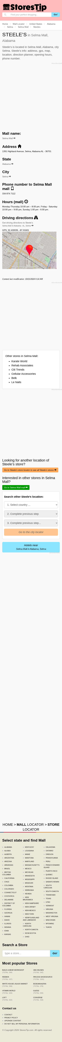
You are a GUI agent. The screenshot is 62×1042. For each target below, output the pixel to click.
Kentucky (28, 847)
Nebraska (28, 890)
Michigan (28, 872)
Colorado (8, 889)
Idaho (6, 920)
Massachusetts (31, 865)
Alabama (7, 847)
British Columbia (6, 873)
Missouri (28, 883)
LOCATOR (30, 824)
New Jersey (29, 907)
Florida (7, 909)
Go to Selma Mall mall (15, 487)
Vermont (49, 906)
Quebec (48, 874)
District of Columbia (8, 904)
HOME (8, 824)
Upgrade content (11, 1021)
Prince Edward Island (52, 866)
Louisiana (28, 851)
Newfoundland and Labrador (31, 919)
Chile (5, 882)
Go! (55, 14)
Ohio (26, 937)
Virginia (48, 909)
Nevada (27, 894)
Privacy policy (10, 1018)
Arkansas (7, 865)
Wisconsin (49, 920)
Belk (14, 378)
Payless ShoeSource (42, 978)
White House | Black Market (15, 985)
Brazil (6, 869)
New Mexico (29, 910)
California (8, 878)
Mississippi (28, 879)
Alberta (7, 854)
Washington (50, 913)
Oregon (48, 854)
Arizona (7, 861)
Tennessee (50, 895)
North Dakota (30, 929)
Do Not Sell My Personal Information (21, 1024)
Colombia (7, 885)
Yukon (48, 927)
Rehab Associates (22, 365)
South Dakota (51, 891)
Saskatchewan (51, 882)
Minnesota (29, 876)
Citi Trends (17, 369)
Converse (38, 999)
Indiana (6, 927)
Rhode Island (51, 878)
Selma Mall (7, 138)
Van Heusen (38, 971)
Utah (47, 902)
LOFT (7, 999)
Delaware (7, 900)
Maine (26, 854)
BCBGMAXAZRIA (39, 985)
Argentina (8, 858)
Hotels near (31, 547)
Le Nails (16, 382)
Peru (47, 861)
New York (28, 914)
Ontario (48, 851)
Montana (28, 886)
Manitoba (28, 858)
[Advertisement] (31, 96)
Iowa (5, 931)
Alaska (6, 851)
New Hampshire (31, 903)
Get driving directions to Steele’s (17, 224)
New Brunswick (28, 898)
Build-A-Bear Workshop (13, 971)
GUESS (38, 992)
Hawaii (6, 916)
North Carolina (27, 925)
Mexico (27, 869)
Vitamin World (8, 992)
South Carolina (48, 886)
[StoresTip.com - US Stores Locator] (24, 7)
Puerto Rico (50, 871)
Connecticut (9, 892)
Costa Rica (8, 896)
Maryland (28, 861)
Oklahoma (49, 847)
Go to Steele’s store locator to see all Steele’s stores (29, 470)
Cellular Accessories (23, 373)
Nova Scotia (29, 933)
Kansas (6, 934)
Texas (47, 898)
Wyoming (49, 923)
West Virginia (51, 916)
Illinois (6, 923)
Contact (7, 1015)
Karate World (19, 361)
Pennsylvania (51, 858)
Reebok (7, 978)
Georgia (7, 913)
